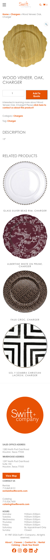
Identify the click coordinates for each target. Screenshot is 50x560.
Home (6, 14)
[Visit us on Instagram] (20, 550)
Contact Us (30, 542)
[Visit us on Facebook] (14, 550)
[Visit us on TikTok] (36, 550)
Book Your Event (31, 545)
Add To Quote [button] (36, 95)
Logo (25, 5)
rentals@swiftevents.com (15, 491)
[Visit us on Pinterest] (25, 550)
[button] (40, 4)
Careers (18, 542)
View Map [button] (11, 475)
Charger (11, 121)
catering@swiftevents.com (16, 504)
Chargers (15, 14)
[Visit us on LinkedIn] (31, 550)
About (8, 542)
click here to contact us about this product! (24, 106)
